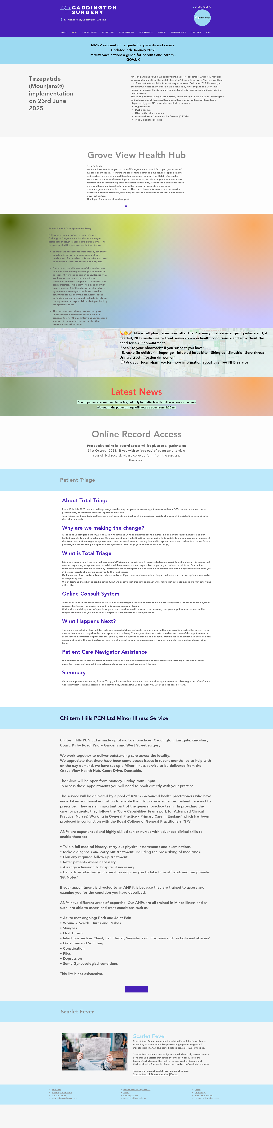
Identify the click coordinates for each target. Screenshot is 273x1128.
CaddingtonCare (130, 1095)
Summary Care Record (62, 1092)
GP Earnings (200, 1092)
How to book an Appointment (136, 1089)
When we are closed (204, 1095)
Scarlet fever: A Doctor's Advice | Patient (155, 1074)
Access (126, 1092)
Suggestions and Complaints (64, 1098)
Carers (197, 1089)
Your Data (56, 1089)
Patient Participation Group (207, 1098)
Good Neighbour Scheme (134, 1098)
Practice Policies (59, 1095)
